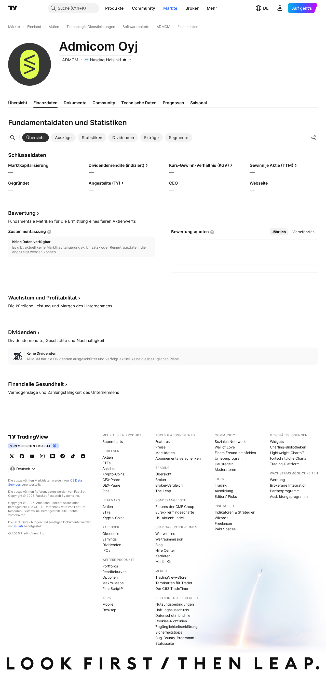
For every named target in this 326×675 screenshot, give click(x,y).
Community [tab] (103, 102)
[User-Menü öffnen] (280, 8)
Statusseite (164, 643)
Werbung (277, 479)
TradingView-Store (170, 577)
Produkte (114, 8)
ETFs (106, 463)
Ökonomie (110, 533)
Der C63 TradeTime (171, 588)
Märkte (170, 8)
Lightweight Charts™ (287, 453)
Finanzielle (36, 384)
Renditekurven (114, 571)
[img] (124, 59)
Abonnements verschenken (178, 458)
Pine (106, 491)
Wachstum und (42, 298)
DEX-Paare (111, 485)
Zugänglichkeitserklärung (176, 626)
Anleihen (109, 468)
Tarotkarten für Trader (173, 583)
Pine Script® (112, 588)
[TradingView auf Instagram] (42, 456)
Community (143, 8)
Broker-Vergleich (169, 485)
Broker (192, 8)
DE (266, 8)
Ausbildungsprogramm (289, 496)
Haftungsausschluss (172, 610)
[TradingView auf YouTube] (32, 456)
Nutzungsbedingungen (174, 604)
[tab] (35, 137)
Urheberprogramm (230, 458)
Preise (160, 447)
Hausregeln (224, 464)
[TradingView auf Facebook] (21, 456)
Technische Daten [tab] (139, 102)
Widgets (277, 441)
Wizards (221, 518)
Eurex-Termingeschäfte (174, 512)
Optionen (110, 577)
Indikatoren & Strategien (235, 512)
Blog (159, 545)
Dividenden (111, 545)
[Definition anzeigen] (49, 232)
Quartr (18, 526)
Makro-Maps (113, 583)
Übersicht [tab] (17, 102)
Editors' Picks (226, 496)
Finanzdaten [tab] (45, 102)
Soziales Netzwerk (230, 441)
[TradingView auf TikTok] (72, 456)
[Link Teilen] (313, 137)
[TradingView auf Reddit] (83, 456)
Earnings (109, 539)
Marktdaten (165, 453)
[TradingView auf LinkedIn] (52, 456)
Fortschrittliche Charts (288, 458)
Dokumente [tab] (75, 102)
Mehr (212, 8)
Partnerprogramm (285, 491)
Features (162, 441)
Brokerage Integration (288, 485)
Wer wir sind (165, 533)
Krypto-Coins (113, 474)
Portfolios (110, 566)
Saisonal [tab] (198, 102)
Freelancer (223, 523)
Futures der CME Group (174, 506)
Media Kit (163, 561)
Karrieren (162, 556)
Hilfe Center (165, 550)
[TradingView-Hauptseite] (28, 436)
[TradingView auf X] (11, 456)
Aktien (107, 457)
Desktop (109, 610)
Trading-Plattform (285, 464)
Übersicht (163, 474)
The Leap (163, 491)
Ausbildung (224, 491)
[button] (127, 8)
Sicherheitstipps (168, 632)
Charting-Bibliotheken (288, 447)
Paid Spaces (225, 529)
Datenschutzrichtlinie (172, 615)
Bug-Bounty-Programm (174, 638)
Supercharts (112, 441)
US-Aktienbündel (169, 518)
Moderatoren (225, 469)
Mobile (107, 604)
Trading (221, 485)
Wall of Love (225, 447)
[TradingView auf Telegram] (62, 456)
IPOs (106, 550)
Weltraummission (169, 539)
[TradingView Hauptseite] (12, 8)
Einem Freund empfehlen (235, 453)
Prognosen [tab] (173, 102)
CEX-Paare (111, 479)
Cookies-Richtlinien (171, 621)
